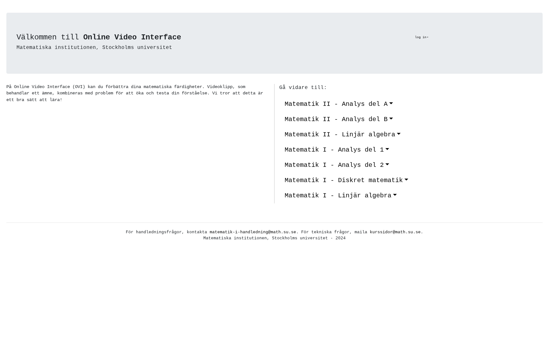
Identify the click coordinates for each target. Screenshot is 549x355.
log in (420, 37)
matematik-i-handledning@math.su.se (253, 232)
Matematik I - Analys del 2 (334, 165)
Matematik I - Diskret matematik (344, 180)
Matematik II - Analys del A (336, 104)
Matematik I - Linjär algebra (338, 195)
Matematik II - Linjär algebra (340, 134)
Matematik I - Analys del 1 (334, 150)
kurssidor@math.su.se (395, 232)
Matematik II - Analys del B (336, 119)
